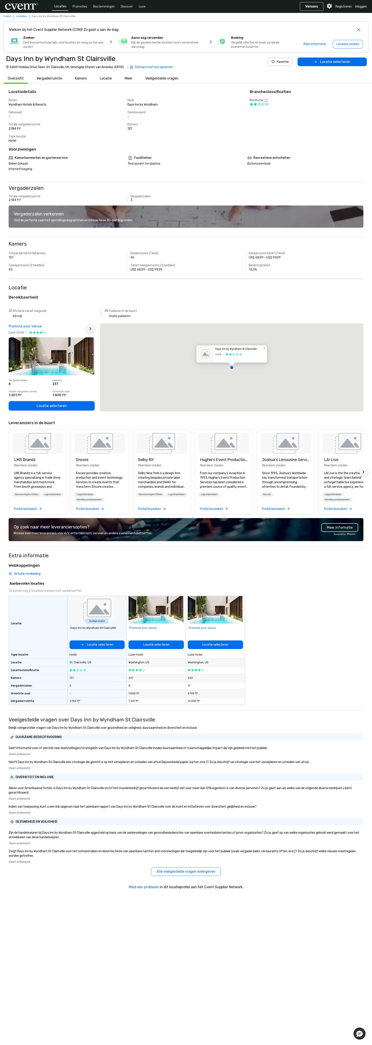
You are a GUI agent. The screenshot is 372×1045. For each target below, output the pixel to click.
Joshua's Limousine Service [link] (286, 459)
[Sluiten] (358, 29)
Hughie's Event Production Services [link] (224, 459)
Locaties (60, 6)
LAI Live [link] (331, 459)
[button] (231, 367)
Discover (127, 6)
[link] (38, 443)
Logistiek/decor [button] (52, 494)
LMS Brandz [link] (25, 459)
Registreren (343, 6)
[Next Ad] (90, 328)
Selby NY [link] (146, 459)
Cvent (7, 16)
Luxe (142, 6)
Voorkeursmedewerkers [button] (89, 499)
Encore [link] (82, 459)
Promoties (80, 6)
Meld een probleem (144, 887)
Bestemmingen (104, 6)
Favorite (283, 61)
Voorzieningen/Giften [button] (26, 494)
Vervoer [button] (267, 494)
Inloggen (361, 6)
